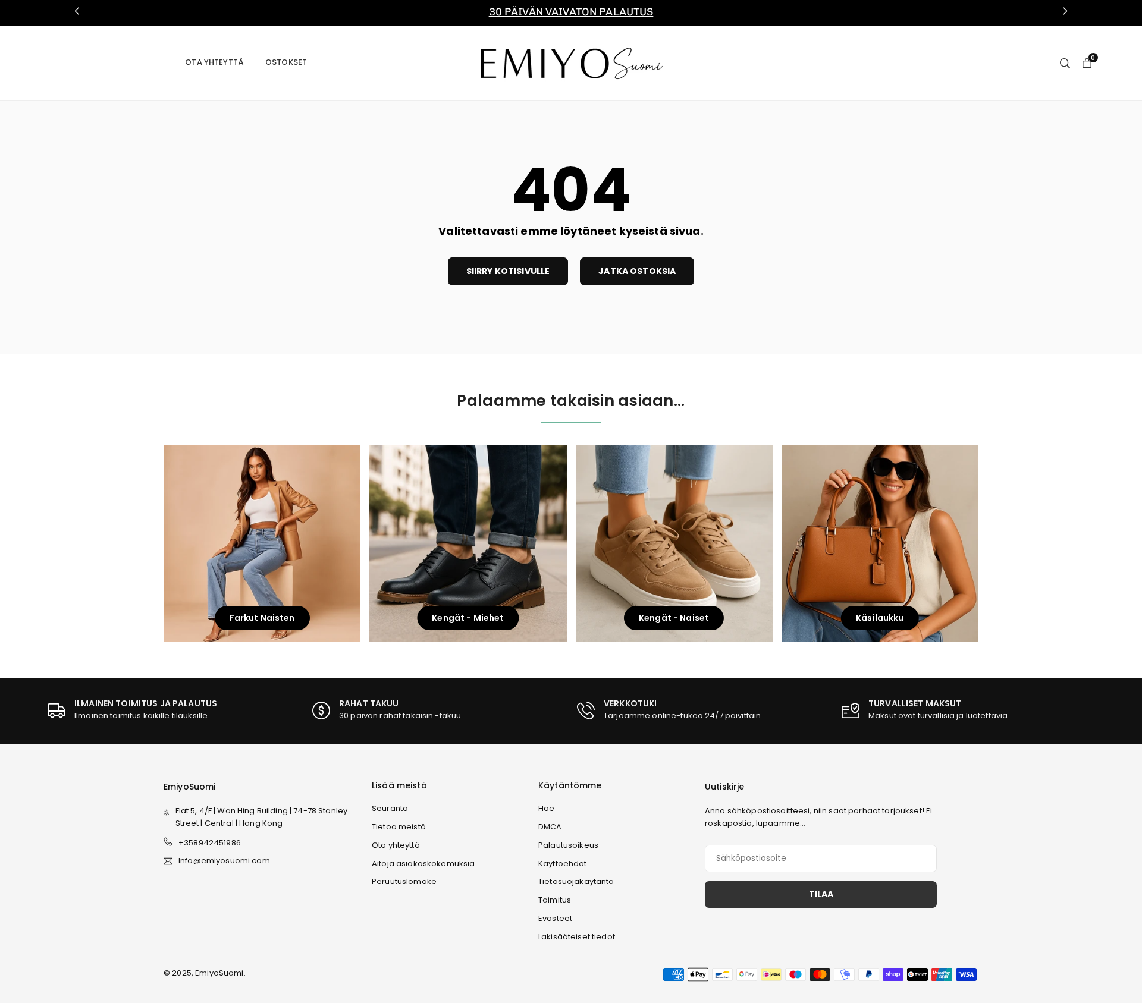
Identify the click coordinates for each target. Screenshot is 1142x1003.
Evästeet (555, 918)
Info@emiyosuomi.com (224, 861)
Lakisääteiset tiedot (576, 936)
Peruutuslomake (404, 881)
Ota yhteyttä (214, 62)
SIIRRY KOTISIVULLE (508, 271)
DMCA (550, 826)
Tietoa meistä (399, 826)
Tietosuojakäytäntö (576, 881)
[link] (571, 12)
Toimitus (554, 899)
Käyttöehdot (562, 863)
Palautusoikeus (568, 845)
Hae (546, 808)
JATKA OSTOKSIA (637, 271)
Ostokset (286, 62)
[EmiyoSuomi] (571, 62)
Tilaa (821, 894)
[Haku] (1065, 62)
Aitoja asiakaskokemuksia (423, 863)
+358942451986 (209, 842)
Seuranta (390, 808)
